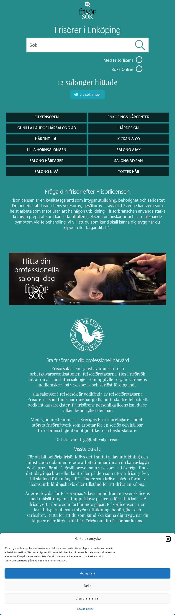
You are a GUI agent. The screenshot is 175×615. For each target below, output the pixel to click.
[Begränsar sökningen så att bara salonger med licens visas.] (139, 59)
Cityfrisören (46, 117)
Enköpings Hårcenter (128, 117)
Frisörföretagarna (99, 374)
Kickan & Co (128, 139)
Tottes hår (128, 172)
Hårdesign (128, 128)
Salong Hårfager (46, 161)
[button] (168, 539)
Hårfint (43, 139)
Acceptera (87, 573)
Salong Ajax (128, 150)
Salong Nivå (46, 172)
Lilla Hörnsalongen (46, 150)
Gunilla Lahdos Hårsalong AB (46, 128)
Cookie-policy (85, 608)
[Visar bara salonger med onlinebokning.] (139, 68)
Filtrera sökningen (87, 94)
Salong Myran (128, 161)
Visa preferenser (87, 598)
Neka (87, 586)
